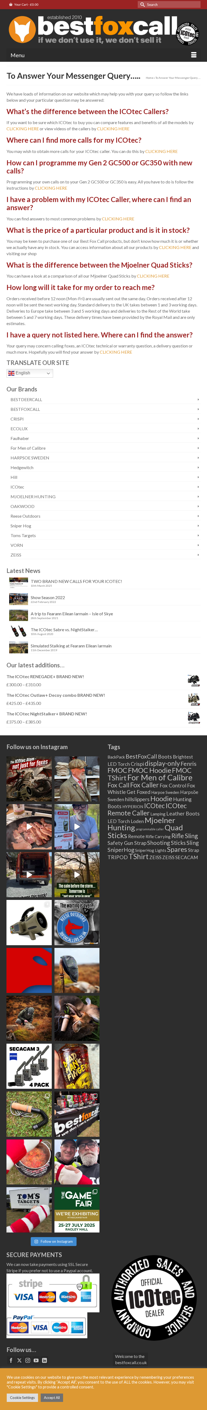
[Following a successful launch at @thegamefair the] (29, 1114)
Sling (193, 842)
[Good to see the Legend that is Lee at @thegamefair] (77, 1162)
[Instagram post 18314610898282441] (77, 826)
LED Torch (119, 821)
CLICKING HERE (22, 128)
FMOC (117, 770)
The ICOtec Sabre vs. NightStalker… (64, 629)
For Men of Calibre (28, 447)
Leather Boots (183, 813)
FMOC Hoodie (149, 770)
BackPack (116, 756)
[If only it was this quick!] (29, 874)
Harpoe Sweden (165, 792)
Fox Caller (144, 785)
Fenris (188, 763)
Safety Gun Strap (127, 843)
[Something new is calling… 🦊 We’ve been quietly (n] (29, 970)
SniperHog (121, 849)
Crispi (137, 764)
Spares (177, 849)
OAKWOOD (22, 506)
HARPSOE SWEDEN (30, 457)
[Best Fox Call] (103, 29)
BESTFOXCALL (25, 409)
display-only (162, 763)
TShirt (139, 856)
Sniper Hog (21, 525)
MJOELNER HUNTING (33, 496)
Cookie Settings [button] (22, 1397)
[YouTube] (36, 1360)
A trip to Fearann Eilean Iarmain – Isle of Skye (72, 613)
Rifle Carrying (158, 836)
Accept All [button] (52, 1397)
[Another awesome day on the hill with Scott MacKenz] (29, 1018)
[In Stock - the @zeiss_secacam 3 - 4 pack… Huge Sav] (29, 1066)
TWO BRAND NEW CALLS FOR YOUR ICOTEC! (76, 581)
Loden (137, 821)
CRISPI (17, 418)
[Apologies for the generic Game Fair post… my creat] (77, 1210)
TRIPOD (118, 857)
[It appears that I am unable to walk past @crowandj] (77, 779)
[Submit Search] (142, 4)
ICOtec (17, 486)
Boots (165, 756)
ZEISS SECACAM (180, 857)
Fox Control (173, 785)
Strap (193, 850)
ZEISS (16, 554)
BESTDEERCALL (26, 399)
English (22, 373)
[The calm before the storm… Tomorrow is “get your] (77, 874)
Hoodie (161, 798)
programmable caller (150, 829)
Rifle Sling (184, 835)
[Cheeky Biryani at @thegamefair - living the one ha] (29, 1162)
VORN (17, 545)
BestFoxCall (141, 756)
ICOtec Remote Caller (147, 809)
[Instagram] (28, 1360)
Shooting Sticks (166, 842)
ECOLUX (19, 428)
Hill (14, 477)
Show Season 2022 (48, 597)
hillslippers (137, 799)
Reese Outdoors (25, 515)
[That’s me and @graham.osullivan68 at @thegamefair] (29, 1210)
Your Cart (26, 4)
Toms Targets (23, 535)
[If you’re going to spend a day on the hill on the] (77, 970)
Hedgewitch (22, 467)
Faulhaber (20, 438)
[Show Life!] (29, 826)
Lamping (157, 813)
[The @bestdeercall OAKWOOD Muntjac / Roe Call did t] (77, 1018)
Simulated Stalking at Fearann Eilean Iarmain (71, 645)
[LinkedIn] (44, 1360)
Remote (136, 836)
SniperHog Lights (150, 850)
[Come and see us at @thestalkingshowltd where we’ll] (29, 922)
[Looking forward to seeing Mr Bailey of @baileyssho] (77, 1066)
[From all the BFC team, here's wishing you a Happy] (29, 779)
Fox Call (118, 785)
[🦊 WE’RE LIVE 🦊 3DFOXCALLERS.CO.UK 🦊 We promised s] (77, 922)
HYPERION (132, 806)
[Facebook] (11, 1360)
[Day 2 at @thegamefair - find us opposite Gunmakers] (77, 1114)
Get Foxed (138, 792)
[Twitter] (19, 1360)
